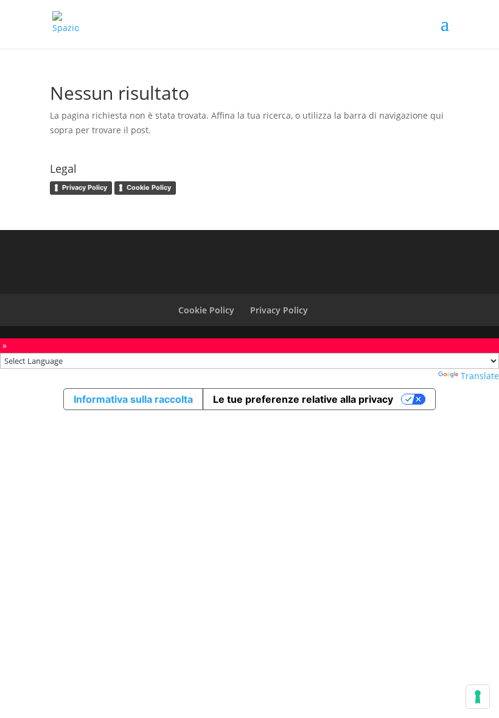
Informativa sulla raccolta (133, 399)
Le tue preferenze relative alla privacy (303, 399)
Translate (480, 376)
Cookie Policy (149, 187)
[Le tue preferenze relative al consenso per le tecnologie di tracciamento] (477, 696)
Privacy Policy (84, 187)
